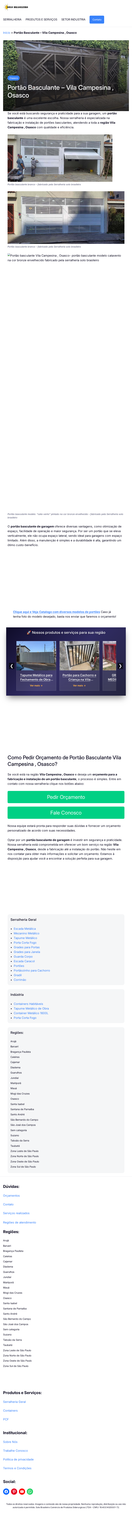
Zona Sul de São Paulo (23, 1166)
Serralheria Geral (14, 1402)
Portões (19, 966)
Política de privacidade (18, 1459)
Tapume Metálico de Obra (31, 1008)
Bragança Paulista (20, 1051)
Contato (96, 19)
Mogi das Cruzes (20, 1093)
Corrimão (20, 979)
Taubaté (15, 1145)
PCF (6, 1419)
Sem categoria (18, 1130)
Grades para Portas (27, 947)
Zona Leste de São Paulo (24, 1151)
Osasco (13, 78)
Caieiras (14, 1056)
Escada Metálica (25, 928)
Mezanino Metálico (26, 933)
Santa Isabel (17, 1104)
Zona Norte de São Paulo (24, 1156)
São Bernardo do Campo (24, 1119)
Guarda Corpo (23, 956)
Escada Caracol (24, 961)
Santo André (17, 1114)
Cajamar (15, 1062)
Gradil (18, 975)
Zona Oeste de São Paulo (24, 1161)
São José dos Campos (23, 1124)
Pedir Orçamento (66, 797)
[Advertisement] (66, 577)
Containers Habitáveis (28, 1004)
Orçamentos (11, 1195)
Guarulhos (16, 1072)
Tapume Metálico (25, 938)
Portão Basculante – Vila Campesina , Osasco (61, 91)
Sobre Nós (10, 1442)
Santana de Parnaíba (22, 1109)
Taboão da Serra (19, 1140)
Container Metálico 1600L (31, 1013)
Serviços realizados (16, 1213)
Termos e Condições (17, 1468)
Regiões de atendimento (19, 1222)
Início (6, 32)
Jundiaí (14, 1077)
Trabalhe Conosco (15, 1450)
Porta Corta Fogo (25, 942)
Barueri (14, 1046)
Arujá (13, 1041)
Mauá (13, 1088)
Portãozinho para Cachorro (32, 970)
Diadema (15, 1067)
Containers (10, 1410)
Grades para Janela (27, 952)
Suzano (14, 1135)
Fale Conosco (66, 813)
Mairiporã (15, 1083)
